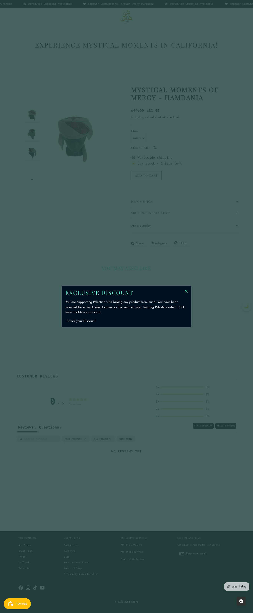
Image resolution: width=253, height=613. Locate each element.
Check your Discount (80, 321)
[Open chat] (241, 601)
